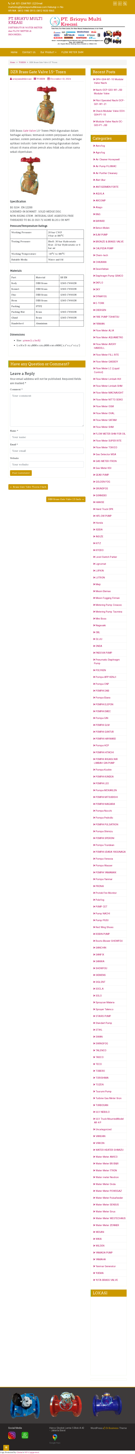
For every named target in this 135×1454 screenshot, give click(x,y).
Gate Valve (29, 130)
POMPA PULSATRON (107, 824)
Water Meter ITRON (106, 1170)
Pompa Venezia (104, 858)
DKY (98, 289)
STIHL (99, 1029)
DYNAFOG (101, 296)
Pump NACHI (103, 913)
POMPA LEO (102, 783)
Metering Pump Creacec (109, 604)
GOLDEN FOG (103, 481)
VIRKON (100, 1143)
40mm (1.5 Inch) (31, 340)
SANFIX (100, 954)
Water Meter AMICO (107, 1156)
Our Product (47, 52)
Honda (99, 522)
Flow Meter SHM (105, 427)
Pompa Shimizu (104, 831)
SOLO (99, 995)
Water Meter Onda (106, 1184)
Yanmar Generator (106, 1266)
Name (14, 430)
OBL (98, 632)
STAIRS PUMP (103, 1016)
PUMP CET (101, 906)
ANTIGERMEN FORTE (107, 186)
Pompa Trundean (105, 845)
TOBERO (100, 1070)
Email (14, 444)
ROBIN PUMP (103, 933)
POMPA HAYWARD (106, 738)
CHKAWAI (101, 262)
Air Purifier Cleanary (106, 173)
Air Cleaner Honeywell (108, 159)
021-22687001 (23, 3)
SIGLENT (100, 981)
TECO (99, 1064)
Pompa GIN (102, 718)
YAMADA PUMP (104, 1252)
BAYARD (100, 221)
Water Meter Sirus (105, 1211)
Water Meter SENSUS (107, 1204)
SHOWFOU (101, 968)
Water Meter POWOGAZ (109, 1190)
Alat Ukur (101, 179)
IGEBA (99, 529)
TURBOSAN (102, 1105)
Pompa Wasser (104, 865)
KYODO (100, 550)
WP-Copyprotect (32, 1452)
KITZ (98, 543)
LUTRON (100, 577)
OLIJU (99, 639)
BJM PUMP (102, 234)
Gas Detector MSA (106, 454)
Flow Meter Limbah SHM (109, 385)
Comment (16, 389)
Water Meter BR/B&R (107, 1163)
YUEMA (100, 1273)
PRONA (100, 886)
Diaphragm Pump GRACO (109, 275)
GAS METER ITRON (106, 461)
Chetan (19, 1452)
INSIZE (99, 536)
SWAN (99, 1036)
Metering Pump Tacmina (109, 611)
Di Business (112, 1428)
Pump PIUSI (102, 920)
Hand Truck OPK (104, 509)
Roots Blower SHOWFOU (109, 940)
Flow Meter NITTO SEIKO (109, 399)
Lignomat (101, 563)
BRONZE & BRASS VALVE (110, 241)
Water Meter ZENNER (107, 1225)
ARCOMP (101, 200)
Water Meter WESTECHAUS (111, 1218)
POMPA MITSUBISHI (107, 797)
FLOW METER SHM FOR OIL (111, 433)
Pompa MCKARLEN (106, 790)
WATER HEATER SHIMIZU (109, 1149)
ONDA (99, 646)
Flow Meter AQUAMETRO (109, 337)
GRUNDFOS (102, 488)
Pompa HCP (102, 745)
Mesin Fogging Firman (108, 598)
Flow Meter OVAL (105, 413)
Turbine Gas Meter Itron (109, 1098)
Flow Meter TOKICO (106, 447)
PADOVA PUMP (104, 652)
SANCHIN (101, 947)
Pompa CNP (102, 683)
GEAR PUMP (102, 474)
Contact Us (29, 52)
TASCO (100, 1057)
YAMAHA (101, 1259)
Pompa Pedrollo (104, 817)
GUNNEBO (101, 495)
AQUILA (100, 193)
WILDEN (100, 1245)
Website (14, 458)
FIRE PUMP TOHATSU (107, 316)
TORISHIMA (102, 1077)
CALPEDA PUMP (104, 248)
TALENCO (101, 1050)
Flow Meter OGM (105, 406)
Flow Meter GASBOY (107, 361)
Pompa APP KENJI (106, 677)
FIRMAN (100, 323)
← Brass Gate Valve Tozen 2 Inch (28, 486)
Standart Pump (104, 1023)
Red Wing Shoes (104, 927)
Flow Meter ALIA (105, 330)
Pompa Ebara (103, 697)
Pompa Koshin (104, 769)
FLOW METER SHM (72, 52)
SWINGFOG (102, 1043)
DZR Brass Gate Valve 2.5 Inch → (66, 499)
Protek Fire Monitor (106, 892)
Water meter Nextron (107, 1177)
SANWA (100, 961)
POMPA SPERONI (105, 838)
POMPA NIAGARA (105, 804)
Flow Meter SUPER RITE (109, 440)
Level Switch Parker (106, 556)
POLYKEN (101, 670)
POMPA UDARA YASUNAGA (111, 851)
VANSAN (100, 1136)
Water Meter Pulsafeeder (109, 1197)
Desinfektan (102, 269)
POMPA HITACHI (105, 752)
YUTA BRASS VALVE (107, 1280)
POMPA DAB (102, 690)
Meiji (98, 584)
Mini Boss (101, 618)
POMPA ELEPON (104, 704)
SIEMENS (101, 975)
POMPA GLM (102, 725)
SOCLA (100, 988)
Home (14, 52)
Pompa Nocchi (104, 810)
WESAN (100, 1232)
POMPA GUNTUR (105, 731)
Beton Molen (102, 227)
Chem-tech (102, 255)
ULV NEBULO (103, 1111)
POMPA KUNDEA (105, 776)
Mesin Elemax (103, 591)
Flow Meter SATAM (106, 420)
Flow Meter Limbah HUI (108, 379)
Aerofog (100, 145)
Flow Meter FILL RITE (107, 354)
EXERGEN (101, 310)
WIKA (99, 1238)
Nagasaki (101, 625)
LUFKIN (100, 570)
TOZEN (22, 62)
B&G (98, 214)
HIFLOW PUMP (104, 515)
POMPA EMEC (103, 711)
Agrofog (100, 152)
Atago (99, 207)
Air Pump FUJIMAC (106, 166)
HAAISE (100, 502)
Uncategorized (103, 1129)
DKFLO (99, 282)
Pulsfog (100, 899)
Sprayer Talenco (104, 1009)
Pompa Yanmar (104, 879)
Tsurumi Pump (103, 1091)
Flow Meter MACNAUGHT (109, 392)
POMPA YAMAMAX (106, 872)
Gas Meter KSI (103, 468)
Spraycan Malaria (105, 1002)
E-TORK (100, 303)
